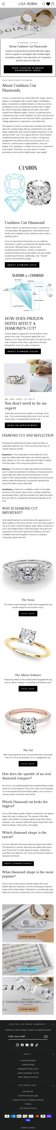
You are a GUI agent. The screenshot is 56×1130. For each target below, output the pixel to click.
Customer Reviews (28, 1060)
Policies (28, 1104)
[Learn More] (28, 923)
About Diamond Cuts (22, 265)
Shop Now (28, 614)
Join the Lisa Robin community (27, 1024)
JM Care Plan (28, 1091)
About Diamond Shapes (18, 863)
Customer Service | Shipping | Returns (28, 1100)
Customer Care (27, 1085)
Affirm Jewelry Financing (28, 1077)
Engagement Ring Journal (28, 1069)
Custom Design (28, 1065)
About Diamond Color (23, 351)
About (27, 1054)
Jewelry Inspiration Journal (28, 1073)
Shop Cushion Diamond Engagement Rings (28, 69)
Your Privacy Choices (28, 1108)
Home (4, 80)
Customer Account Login (28, 1096)
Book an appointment (23, 425)
